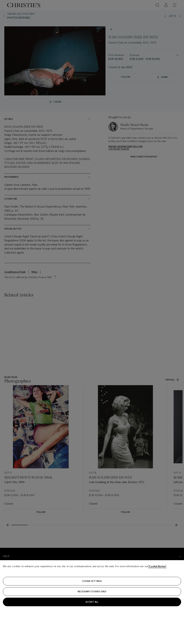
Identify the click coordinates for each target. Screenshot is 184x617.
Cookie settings (92, 581)
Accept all (92, 602)
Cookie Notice (157, 566)
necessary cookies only (92, 591)
